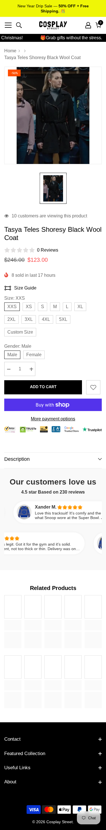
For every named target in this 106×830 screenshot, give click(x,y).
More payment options (53, 418)
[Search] (19, 25)
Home (10, 50)
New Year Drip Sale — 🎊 (53, 8)
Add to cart (43, 386)
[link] (12, 625)
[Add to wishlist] (93, 387)
